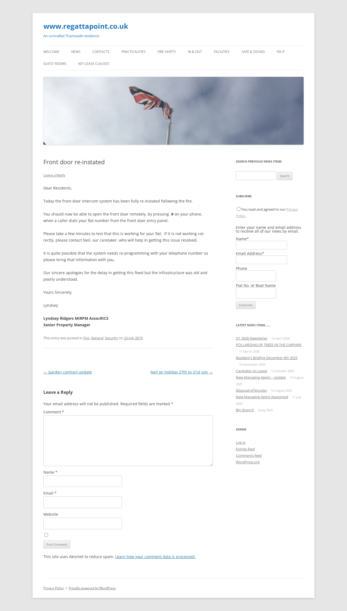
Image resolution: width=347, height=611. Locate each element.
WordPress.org (248, 462)
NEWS (76, 51)
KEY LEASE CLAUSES (93, 63)
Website (50, 514)
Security (111, 337)
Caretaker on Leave (251, 370)
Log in (241, 442)
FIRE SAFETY (167, 51)
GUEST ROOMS (54, 63)
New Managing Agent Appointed (262, 396)
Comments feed (249, 455)
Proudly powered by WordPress (92, 588)
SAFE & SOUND (253, 51)
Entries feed (245, 449)
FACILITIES (222, 51)
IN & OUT (195, 51)
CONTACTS (101, 51)
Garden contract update (67, 372)
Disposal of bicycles (251, 390)
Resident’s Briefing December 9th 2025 (266, 357)
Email (50, 493)
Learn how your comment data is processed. (155, 556)
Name (50, 472)
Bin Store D (245, 409)
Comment (53, 411)
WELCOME (51, 51)
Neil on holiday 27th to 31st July (181, 372)
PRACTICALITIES (133, 51)
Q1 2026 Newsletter (251, 338)
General (97, 337)
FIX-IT (281, 51)
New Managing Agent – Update (261, 377)
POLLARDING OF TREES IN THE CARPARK (268, 344)
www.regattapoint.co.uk (85, 26)
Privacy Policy (53, 588)
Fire (86, 337)
